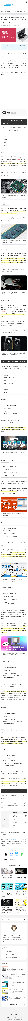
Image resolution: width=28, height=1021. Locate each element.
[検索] (25, 919)
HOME (14, 1014)
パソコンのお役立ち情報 (16, 11)
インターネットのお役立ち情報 (9, 957)
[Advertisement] (19, 5)
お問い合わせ (8, 1017)
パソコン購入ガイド (5, 11)
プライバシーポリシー (18, 1017)
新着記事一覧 (13, 1004)
